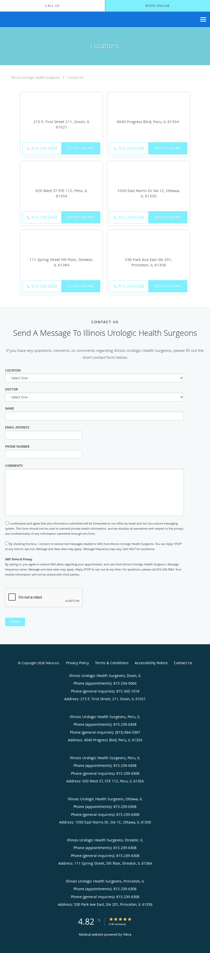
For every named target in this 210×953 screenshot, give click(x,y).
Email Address (17, 427)
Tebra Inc (52, 663)
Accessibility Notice (151, 662)
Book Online (81, 148)
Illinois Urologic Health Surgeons (36, 77)
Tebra (127, 934)
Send (15, 622)
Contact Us (75, 77)
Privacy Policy (77, 662)
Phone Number (17, 446)
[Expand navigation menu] (203, 19)
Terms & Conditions (112, 662)
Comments (14, 465)
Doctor (11, 389)
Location (12, 370)
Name (9, 408)
